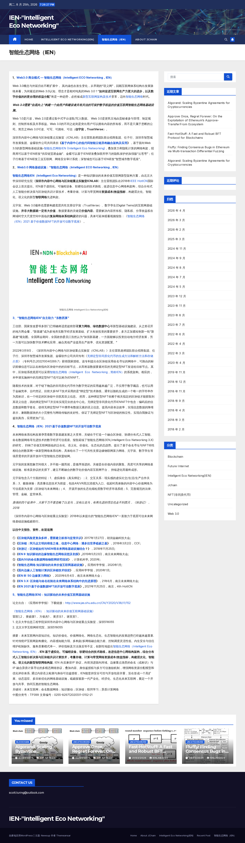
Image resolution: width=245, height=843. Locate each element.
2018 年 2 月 (176, 429)
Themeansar (63, 835)
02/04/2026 (83, 757)
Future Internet (178, 466)
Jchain (172, 485)
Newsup (45, 835)
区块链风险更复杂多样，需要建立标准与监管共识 (49, 538)
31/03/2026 (139, 757)
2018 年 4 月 (176, 410)
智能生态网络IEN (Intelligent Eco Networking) (74, 148)
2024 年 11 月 (177, 248)
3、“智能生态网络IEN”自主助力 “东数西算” (41, 318)
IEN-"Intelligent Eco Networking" (57, 818)
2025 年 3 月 (176, 239)
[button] (226, 39)
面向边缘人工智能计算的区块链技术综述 (44, 570)
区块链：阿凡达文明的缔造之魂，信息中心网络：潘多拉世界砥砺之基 (62, 543)
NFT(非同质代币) (179, 494)
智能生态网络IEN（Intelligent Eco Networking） (45, 175)
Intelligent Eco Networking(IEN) (67, 39)
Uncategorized (178, 504)
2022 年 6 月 (176, 334)
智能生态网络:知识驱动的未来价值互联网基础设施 (50, 565)
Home (29, 39)
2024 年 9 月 (176, 258)
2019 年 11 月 (176, 372)
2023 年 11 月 (177, 305)
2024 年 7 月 (176, 277)
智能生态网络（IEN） (114, 39)
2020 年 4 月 (176, 363)
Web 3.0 (173, 513)
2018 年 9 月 (176, 401)
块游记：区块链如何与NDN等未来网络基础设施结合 (51, 548)
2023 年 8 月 (176, 315)
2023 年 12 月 (177, 296)
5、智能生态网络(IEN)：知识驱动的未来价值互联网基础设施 (51, 594)
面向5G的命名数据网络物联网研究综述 (43, 559)
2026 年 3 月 (176, 220)
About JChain (146, 39)
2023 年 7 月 (176, 324)
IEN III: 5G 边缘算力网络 (33, 575)
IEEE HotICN (139, 181)
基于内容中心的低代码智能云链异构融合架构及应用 (94, 143)
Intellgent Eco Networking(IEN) (189, 475)
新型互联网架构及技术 (97, 96)
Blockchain (175, 456)
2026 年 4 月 (176, 210)
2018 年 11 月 (176, 391)
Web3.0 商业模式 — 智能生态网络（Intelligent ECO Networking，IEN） (65, 77)
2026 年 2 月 (176, 229)
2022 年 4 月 (176, 343)
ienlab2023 (47, 757)
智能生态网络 (134, 96)
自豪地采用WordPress (21, 835)
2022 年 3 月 (176, 353)
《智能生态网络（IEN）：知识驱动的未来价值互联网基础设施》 (54, 611)
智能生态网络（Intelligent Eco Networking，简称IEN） (87, 372)
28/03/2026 (196, 757)
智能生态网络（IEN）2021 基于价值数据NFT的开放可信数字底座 (59, 426)
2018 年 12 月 (177, 382)
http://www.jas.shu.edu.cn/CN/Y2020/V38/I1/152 (98, 603)
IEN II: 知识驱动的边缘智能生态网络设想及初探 (48, 554)
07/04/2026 (26, 757)
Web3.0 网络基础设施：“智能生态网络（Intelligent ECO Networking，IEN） (68, 167)
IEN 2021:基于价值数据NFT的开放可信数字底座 (49, 586)
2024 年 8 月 (176, 267)
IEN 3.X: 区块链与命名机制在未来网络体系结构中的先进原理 (57, 581)
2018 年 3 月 (176, 420)
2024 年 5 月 (176, 286)
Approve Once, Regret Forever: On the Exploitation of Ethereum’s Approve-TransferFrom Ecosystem (195, 120)
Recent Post (203, 835)
